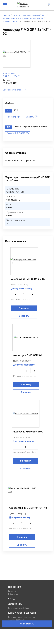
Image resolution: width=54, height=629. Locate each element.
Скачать (30, 117)
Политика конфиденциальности (21, 617)
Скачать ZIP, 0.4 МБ (16, 133)
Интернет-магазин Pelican (18, 608)
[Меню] (5, 4)
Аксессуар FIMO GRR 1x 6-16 (28, 279)
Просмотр (11, 117)
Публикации (13, 594)
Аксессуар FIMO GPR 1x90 (28, 431)
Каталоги (12, 591)
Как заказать (27, 623)
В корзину (24, 308)
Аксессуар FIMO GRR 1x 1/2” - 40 (28, 507)
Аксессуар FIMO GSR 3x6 (27, 355)
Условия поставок (16, 620)
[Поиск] (49, 4)
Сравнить (24, 316)
